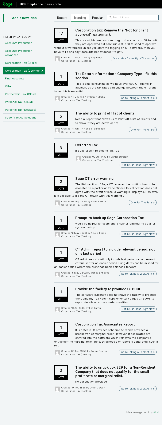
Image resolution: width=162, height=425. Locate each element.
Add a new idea (24, 18)
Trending (79, 18)
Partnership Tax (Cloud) (20, 94)
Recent (62, 18)
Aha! (156, 412)
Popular (97, 18)
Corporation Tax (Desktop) (24, 70)
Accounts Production (18, 43)
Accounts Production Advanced (18, 53)
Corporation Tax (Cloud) (21, 62)
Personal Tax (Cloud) (19, 102)
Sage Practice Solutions (20, 117)
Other (9, 86)
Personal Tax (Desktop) (20, 109)
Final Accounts (14, 78)
